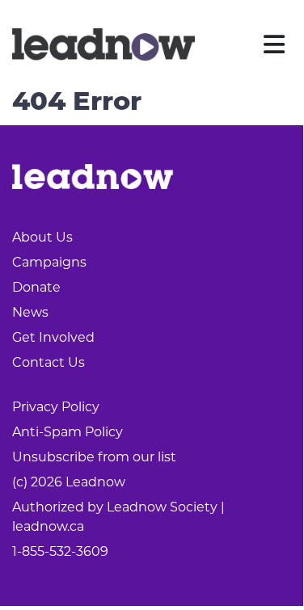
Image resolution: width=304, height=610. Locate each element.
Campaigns (49, 262)
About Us (42, 237)
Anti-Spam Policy (67, 432)
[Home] (103, 44)
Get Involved (53, 337)
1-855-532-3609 (60, 551)
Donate (36, 287)
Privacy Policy (55, 406)
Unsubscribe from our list (94, 457)
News (30, 312)
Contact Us (48, 362)
